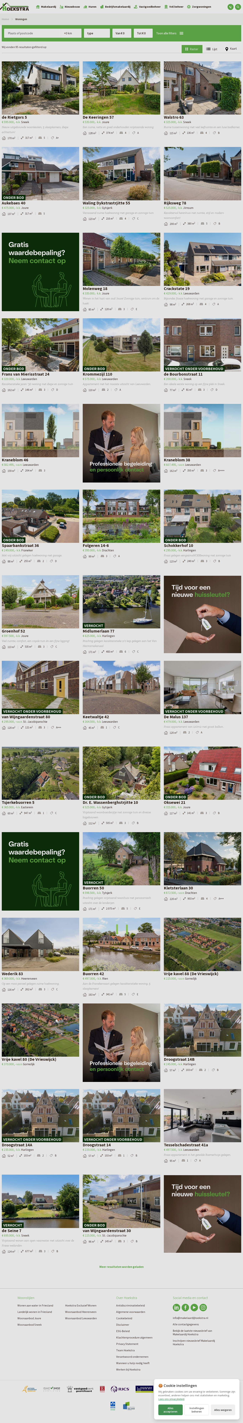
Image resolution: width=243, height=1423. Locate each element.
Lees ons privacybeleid (171, 1399)
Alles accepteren (170, 1409)
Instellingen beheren (196, 1409)
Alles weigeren (223, 1410)
